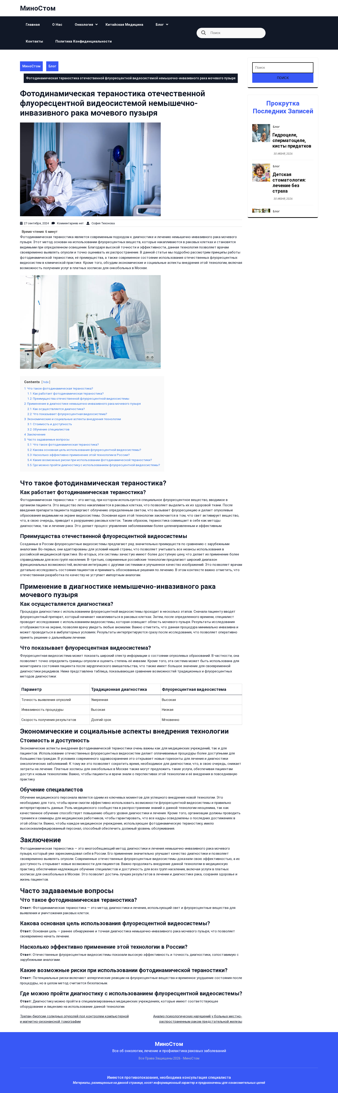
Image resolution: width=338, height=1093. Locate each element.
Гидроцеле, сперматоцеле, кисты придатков (291, 140)
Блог (160, 25)
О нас (57, 25)
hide (46, 382)
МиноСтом (38, 8)
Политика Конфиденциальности (83, 41)
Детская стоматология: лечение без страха (289, 183)
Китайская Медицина (124, 25)
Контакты (34, 41)
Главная (33, 25)
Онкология (84, 25)
